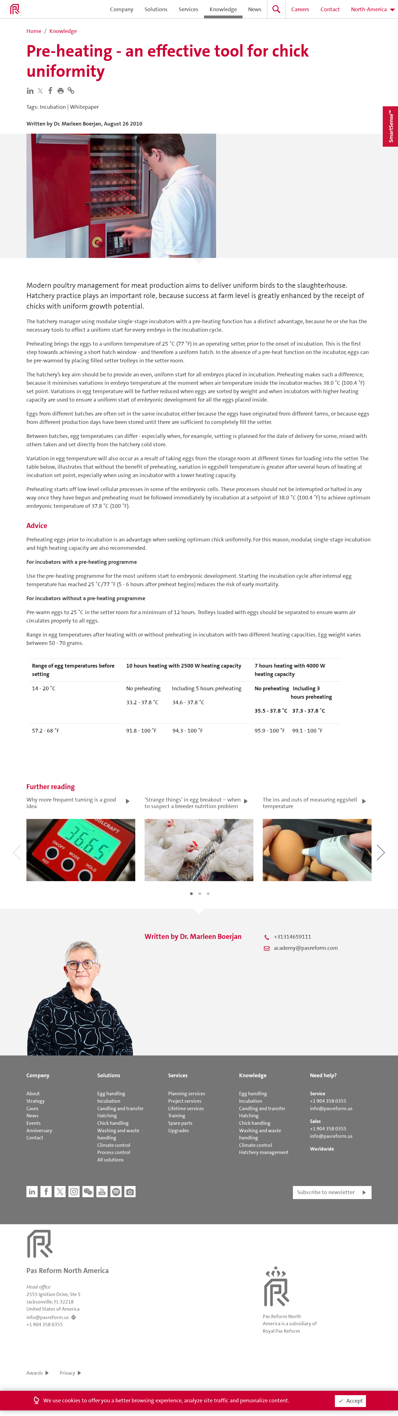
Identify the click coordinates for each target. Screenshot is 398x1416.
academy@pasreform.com (306, 948)
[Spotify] (116, 1191)
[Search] (276, 9)
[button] (62, 90)
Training (176, 1115)
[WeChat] (88, 1191)
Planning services (186, 1093)
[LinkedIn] (31, 90)
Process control (113, 1152)
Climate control (113, 1145)
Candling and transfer (120, 1108)
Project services (184, 1101)
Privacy (67, 1373)
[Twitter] (42, 90)
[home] (15, 9)
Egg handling (111, 1093)
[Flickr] (130, 1191)
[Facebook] (52, 90)
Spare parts (180, 1123)
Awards (34, 1373)
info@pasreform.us (331, 1108)
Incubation (108, 1101)
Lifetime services (186, 1108)
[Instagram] (74, 1191)
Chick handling (113, 1123)
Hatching (107, 1115)
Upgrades (178, 1130)
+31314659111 (292, 936)
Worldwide (322, 1149)
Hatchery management (264, 1152)
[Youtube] (102, 1191)
